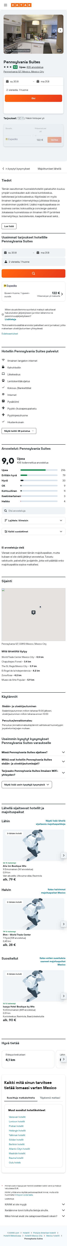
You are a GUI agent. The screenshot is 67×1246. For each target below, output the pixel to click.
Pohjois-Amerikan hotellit (44, 1233)
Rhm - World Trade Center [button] (17, 934)
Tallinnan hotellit (17, 1135)
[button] (5, 5)
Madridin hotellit (17, 1153)
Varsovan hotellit (17, 1116)
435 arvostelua (35, 67)
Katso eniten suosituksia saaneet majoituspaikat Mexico (52, 961)
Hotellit (26, 1233)
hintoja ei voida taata (24, 1195)
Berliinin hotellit (17, 1144)
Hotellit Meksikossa (12, 1235)
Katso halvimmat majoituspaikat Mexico (53, 891)
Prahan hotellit (16, 1126)
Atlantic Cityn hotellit (19, 1148)
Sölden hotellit (16, 1139)
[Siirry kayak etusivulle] (21, 5)
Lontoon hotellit (17, 1121)
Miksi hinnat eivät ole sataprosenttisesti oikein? (31, 1216)
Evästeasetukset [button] (10, 333)
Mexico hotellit (53, 1235)
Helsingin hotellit (17, 1130)
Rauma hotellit (16, 1157)
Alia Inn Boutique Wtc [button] (14, 866)
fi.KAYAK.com (13, 1233)
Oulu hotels (14, 1162)
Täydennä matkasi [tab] (50, 1097)
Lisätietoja (10, 319)
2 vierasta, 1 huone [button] (17, 89)
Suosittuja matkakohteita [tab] (21, 1097)
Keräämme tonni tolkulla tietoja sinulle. (26, 1210)
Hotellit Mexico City (33, 1235)
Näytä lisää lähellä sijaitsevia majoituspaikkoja (50, 822)
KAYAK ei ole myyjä (15, 1204)
